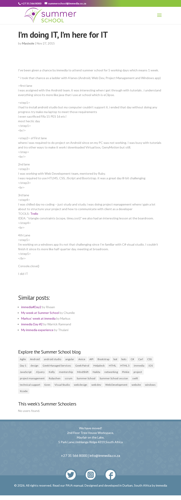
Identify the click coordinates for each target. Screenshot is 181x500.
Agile (23, 359)
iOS (151, 365)
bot (115, 359)
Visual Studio (62, 384)
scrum (68, 378)
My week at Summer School (40, 313)
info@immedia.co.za (104, 455)
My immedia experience (37, 330)
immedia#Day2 (31, 307)
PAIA (69, 485)
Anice (81, 359)
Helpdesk (99, 365)
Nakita (96, 372)
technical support (30, 384)
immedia (139, 365)
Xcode (24, 391)
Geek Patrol (82, 365)
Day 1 (23, 365)
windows (150, 384)
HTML (112, 365)
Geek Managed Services (57, 365)
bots (123, 359)
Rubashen (54, 378)
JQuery (40, 372)
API (91, 359)
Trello (34, 213)
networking (111, 372)
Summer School (86, 378)
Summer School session (114, 378)
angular (69, 359)
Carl (140, 359)
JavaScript (26, 372)
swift (135, 378)
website (136, 384)
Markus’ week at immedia (38, 318)
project (138, 372)
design (34, 365)
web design (80, 384)
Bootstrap (103, 359)
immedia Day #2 (32, 324)
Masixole (28, 43)
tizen (47, 384)
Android (35, 359)
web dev (96, 384)
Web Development (116, 384)
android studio (52, 359)
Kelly (52, 372)
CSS (149, 359)
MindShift (83, 372)
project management (32, 378)
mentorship (66, 372)
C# (132, 359)
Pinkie (125, 372)
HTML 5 (125, 365)
